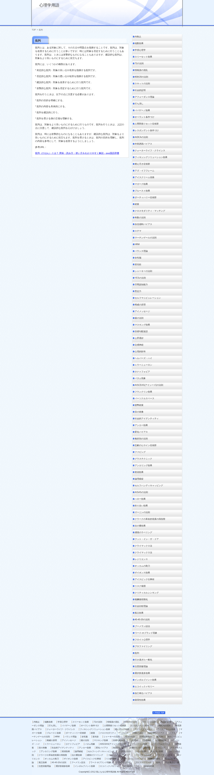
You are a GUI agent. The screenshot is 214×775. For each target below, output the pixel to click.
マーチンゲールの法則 (145, 237)
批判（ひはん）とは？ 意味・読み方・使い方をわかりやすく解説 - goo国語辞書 (77, 153)
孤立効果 (139, 613)
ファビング (140, 452)
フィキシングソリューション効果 (151, 157)
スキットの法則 (142, 83)
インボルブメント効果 (145, 680)
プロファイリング (143, 646)
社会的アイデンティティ (147, 418)
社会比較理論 (141, 606)
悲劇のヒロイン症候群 (145, 445)
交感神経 (139, 345)
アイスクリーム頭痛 (144, 177)
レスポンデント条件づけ (147, 130)
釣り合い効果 (141, 505)
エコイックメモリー (144, 686)
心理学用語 (49, 5)
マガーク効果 (141, 184)
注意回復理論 (141, 666)
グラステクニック (143, 458)
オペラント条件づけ (144, 117)
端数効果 (139, 43)
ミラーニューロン (143, 365)
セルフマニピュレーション (148, 298)
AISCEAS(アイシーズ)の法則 (149, 385)
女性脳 (138, 257)
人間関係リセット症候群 (147, 123)
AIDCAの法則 (141, 137)
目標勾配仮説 (141, 331)
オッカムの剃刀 (142, 566)
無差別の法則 (141, 438)
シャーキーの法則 (143, 271)
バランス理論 (141, 251)
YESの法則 (140, 278)
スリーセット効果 (143, 56)
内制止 (138, 36)
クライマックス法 (143, 546)
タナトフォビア (142, 371)
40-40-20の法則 (142, 619)
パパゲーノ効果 (142, 110)
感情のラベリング (143, 532)
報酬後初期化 (141, 599)
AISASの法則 (141, 492)
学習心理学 (140, 50)
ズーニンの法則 (142, 512)
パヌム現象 (140, 378)
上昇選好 (139, 338)
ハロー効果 (140, 499)
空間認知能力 (141, 284)
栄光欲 (138, 264)
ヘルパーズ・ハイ (143, 358)
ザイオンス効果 (142, 572)
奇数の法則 (140, 217)
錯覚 (137, 204)
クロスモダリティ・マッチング (150, 211)
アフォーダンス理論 (144, 97)
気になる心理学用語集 (106, 772)
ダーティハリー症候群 (145, 197)
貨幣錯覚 (139, 405)
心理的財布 (140, 351)
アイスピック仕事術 (144, 579)
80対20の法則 (141, 77)
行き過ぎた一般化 (143, 659)
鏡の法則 (139, 318)
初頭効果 (139, 472)
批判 (137, 653)
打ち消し (139, 103)
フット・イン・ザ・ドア (147, 539)
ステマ (138, 231)
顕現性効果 (140, 700)
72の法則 (139, 63)
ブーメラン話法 (142, 626)
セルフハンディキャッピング (149, 485)
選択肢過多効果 (142, 673)
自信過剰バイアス (143, 224)
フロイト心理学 (142, 639)
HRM (137, 244)
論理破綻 (139, 479)
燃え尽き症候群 (142, 164)
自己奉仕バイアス (143, 693)
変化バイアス (141, 432)
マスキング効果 (142, 324)
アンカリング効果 (143, 465)
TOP (34, 30)
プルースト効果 (142, 190)
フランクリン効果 (143, 391)
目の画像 (139, 412)
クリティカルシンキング (147, 592)
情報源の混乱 (141, 70)
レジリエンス (141, 559)
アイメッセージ (142, 311)
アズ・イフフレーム (144, 170)
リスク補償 (140, 586)
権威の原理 (140, 304)
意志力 (138, 291)
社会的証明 (140, 90)
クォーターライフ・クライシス (150, 150)
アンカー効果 (141, 425)
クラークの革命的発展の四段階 (150, 519)
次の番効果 (140, 525)
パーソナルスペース (144, 398)
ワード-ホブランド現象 (146, 633)
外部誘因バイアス (143, 144)
